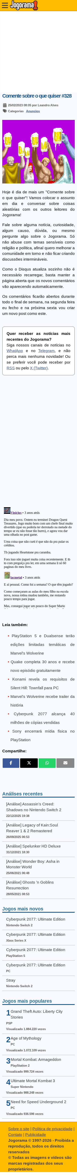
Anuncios (33, 111)
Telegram (46, 351)
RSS (11, 368)
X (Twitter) (39, 368)
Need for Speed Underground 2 (38, 1102)
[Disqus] (38, 444)
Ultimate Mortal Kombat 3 (33, 1081)
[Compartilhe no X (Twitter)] (29, 763)
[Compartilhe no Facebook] (11, 763)
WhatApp (15, 351)
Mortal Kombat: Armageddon (36, 1059)
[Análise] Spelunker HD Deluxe (33, 846)
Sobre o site (18, 1129)
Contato (15, 1134)
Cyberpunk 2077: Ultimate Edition (35, 919)
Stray (10, 980)
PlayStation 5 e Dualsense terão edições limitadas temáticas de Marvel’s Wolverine (42, 644)
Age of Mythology (26, 1038)
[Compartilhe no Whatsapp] (47, 763)
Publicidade (35, 1134)
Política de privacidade (52, 1129)
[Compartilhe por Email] (65, 763)
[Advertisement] (38, 52)
